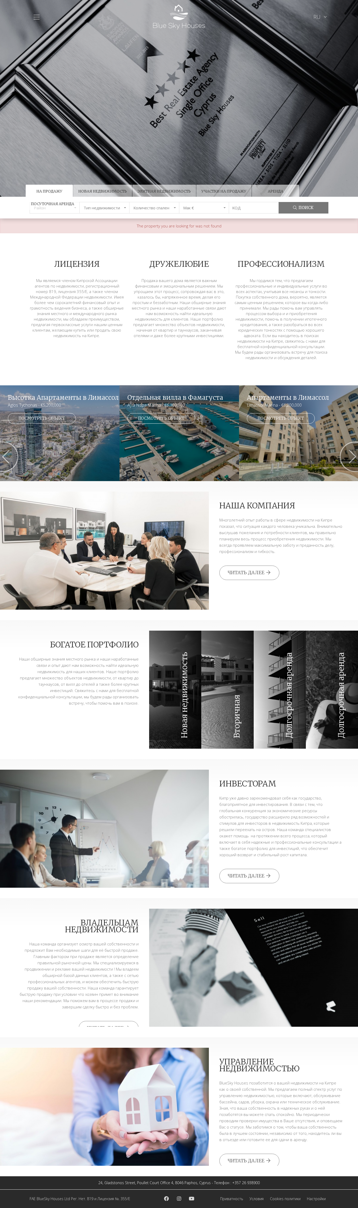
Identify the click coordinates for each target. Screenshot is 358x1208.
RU (317, 16)
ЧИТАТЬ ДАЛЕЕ (246, 573)
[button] (104, 208)
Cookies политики (285, 1198)
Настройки (316, 1198)
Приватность (231, 1198)
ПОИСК (305, 207)
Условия (256, 1198)
